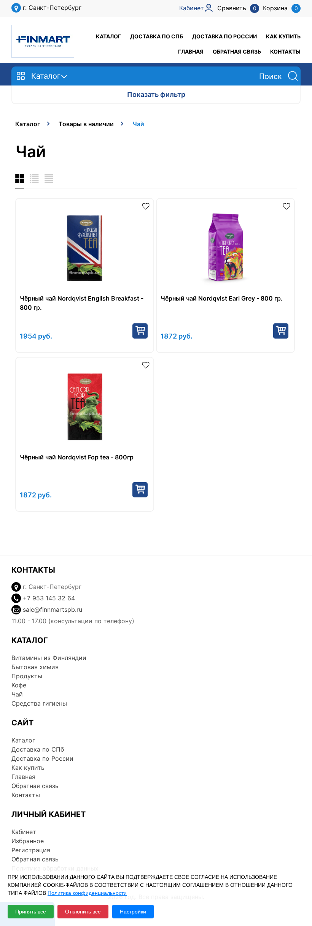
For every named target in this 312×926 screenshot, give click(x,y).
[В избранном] (146, 206)
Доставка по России (224, 36)
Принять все (30, 912)
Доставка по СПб (156, 36)
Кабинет (23, 832)
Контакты (285, 51)
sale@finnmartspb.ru (52, 609)
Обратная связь (237, 51)
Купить (140, 331)
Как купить (283, 36)
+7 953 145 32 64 (49, 598)
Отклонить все (83, 912)
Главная (191, 51)
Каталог (108, 36)
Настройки (133, 912)
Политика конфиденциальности (87, 893)
